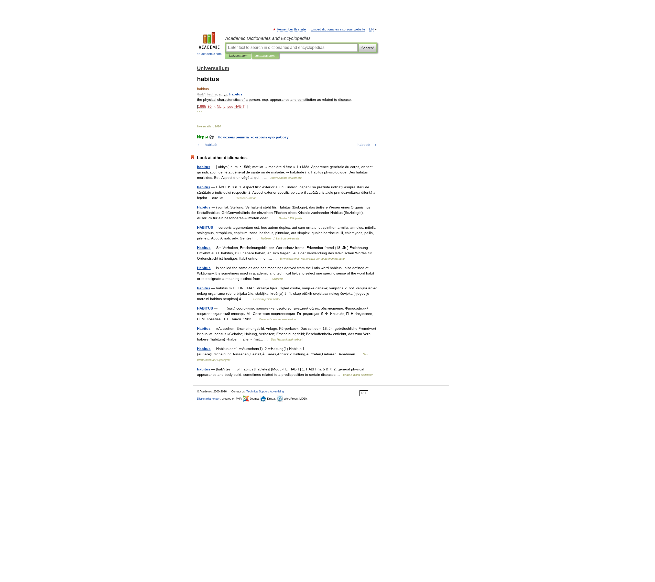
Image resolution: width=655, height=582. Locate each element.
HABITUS (205, 227)
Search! (367, 48)
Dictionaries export (208, 398)
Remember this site (291, 29)
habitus (203, 167)
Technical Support (257, 391)
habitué (211, 144)
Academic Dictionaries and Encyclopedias (268, 38)
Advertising (277, 391)
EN (371, 29)
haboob (363, 144)
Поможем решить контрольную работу (253, 137)
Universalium (238, 56)
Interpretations (265, 56)
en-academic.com (209, 54)
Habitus (204, 207)
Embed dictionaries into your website (338, 29)
